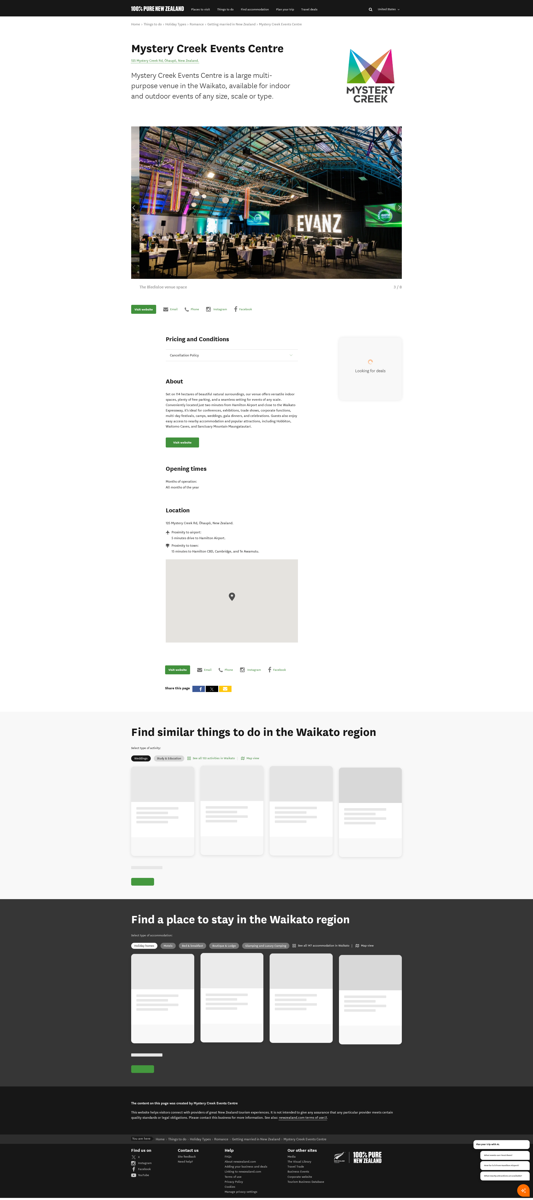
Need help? (185, 1161)
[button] (200, 9)
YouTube (143, 1175)
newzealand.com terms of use (303, 1117)
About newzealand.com (240, 1161)
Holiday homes (144, 946)
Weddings (141, 758)
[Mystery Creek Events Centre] (371, 76)
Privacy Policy (234, 1182)
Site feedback (187, 1156)
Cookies (230, 1187)
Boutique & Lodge (224, 946)
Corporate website (300, 1177)
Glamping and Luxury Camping (265, 946)
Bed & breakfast (192, 946)
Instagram (144, 1163)
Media (292, 1156)
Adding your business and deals (246, 1166)
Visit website (143, 309)
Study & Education (169, 758)
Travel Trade (296, 1166)
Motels (168, 946)
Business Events (298, 1171)
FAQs (228, 1156)
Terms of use (233, 1177)
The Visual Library (299, 1161)
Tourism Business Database (306, 1182)
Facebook (144, 1169)
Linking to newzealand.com (243, 1171)
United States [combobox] (387, 9)
